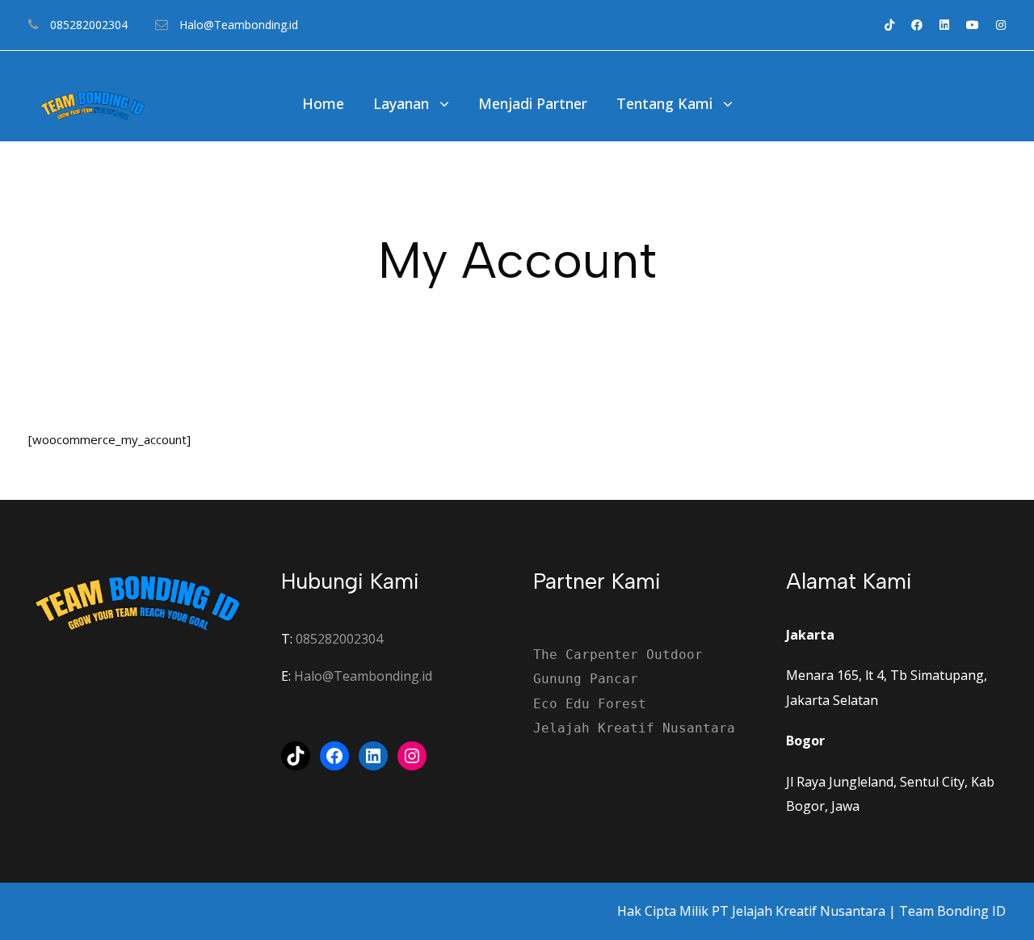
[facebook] (917, 24)
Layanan (401, 103)
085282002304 (339, 639)
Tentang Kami (664, 103)
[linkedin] (944, 24)
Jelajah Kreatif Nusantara (634, 728)
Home (323, 103)
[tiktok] (889, 24)
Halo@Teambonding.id (363, 676)
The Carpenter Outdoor (618, 654)
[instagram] (1001, 24)
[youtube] (972, 24)
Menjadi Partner (532, 103)
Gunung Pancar (585, 678)
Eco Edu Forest (589, 703)
